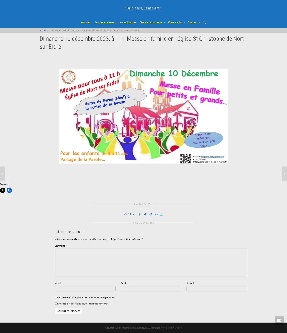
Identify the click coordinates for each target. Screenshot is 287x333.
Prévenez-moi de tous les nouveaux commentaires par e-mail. (86, 297)
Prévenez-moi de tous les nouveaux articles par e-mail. (83, 303)
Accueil (86, 22)
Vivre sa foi (175, 22)
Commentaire (61, 245)
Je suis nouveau (105, 22)
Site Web (190, 283)
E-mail (123, 283)
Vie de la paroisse (151, 22)
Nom (57, 283)
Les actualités (127, 22)
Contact (193, 22)
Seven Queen (174, 327)
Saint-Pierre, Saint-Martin (143, 8)
